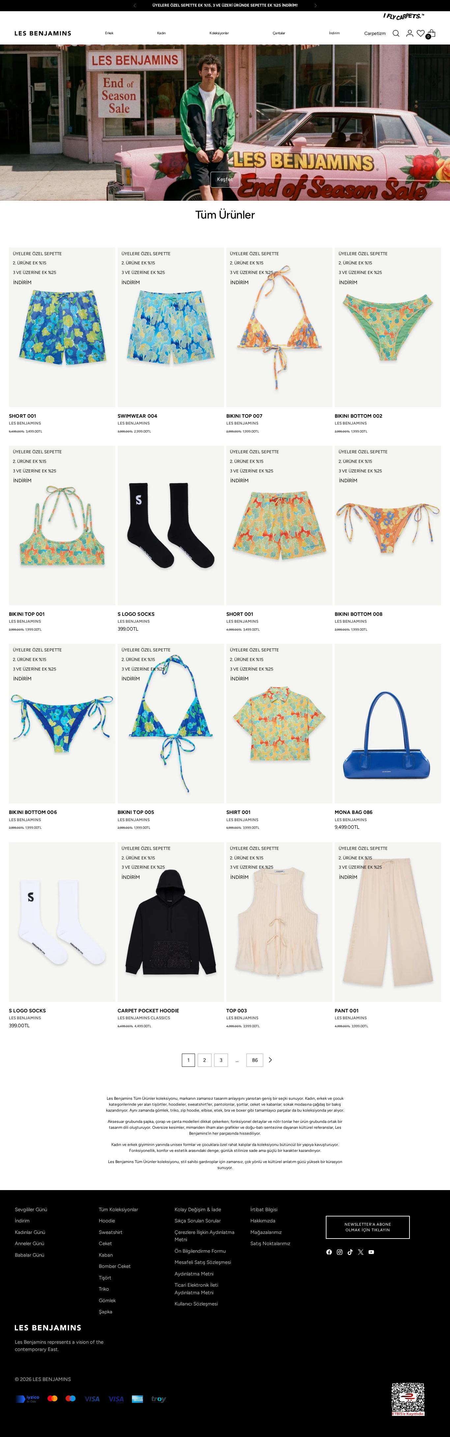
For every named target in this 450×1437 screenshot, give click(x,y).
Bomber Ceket (115, 1266)
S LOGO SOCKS (136, 614)
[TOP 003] (279, 922)
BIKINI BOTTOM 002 (358, 416)
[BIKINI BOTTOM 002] (388, 327)
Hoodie (107, 1221)
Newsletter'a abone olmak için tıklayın (368, 1227)
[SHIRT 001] (279, 723)
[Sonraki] (315, 5)
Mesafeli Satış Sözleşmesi (203, 1262)
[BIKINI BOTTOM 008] (388, 525)
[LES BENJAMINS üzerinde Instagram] (340, 1253)
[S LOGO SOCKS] (171, 525)
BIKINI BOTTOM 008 (358, 614)
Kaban (106, 1255)
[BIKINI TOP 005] (171, 723)
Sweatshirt (111, 1232)
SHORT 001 (22, 416)
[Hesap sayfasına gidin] (409, 33)
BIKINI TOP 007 (244, 416)
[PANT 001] (388, 922)
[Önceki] (134, 5)
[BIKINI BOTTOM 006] (62, 723)
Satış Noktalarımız (270, 1243)
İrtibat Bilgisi (263, 1209)
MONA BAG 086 (354, 812)
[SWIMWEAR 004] (171, 327)
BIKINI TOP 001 (26, 614)
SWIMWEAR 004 (137, 416)
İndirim (22, 1221)
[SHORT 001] (62, 327)
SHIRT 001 (238, 812)
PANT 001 (346, 1011)
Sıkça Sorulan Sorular (198, 1221)
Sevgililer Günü (31, 1209)
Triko (104, 1289)
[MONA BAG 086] (388, 723)
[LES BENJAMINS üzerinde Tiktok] (351, 1253)
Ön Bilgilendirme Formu (200, 1251)
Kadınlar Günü (30, 1232)
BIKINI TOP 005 (136, 812)
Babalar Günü (29, 1255)
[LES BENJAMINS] (43, 33)
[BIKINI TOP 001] (62, 525)
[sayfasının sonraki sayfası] (270, 1060)
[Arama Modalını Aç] (396, 33)
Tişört (105, 1278)
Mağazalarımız (266, 1232)
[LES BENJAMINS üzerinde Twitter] (361, 1253)
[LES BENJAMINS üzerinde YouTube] (372, 1253)
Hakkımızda (262, 1221)
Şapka (105, 1312)
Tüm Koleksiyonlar (118, 1209)
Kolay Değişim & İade (198, 1209)
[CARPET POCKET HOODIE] (171, 922)
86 (255, 1060)
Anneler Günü (29, 1243)
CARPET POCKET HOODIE (149, 1011)
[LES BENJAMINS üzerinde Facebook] (330, 1253)
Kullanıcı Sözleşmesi (196, 1304)
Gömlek (107, 1300)
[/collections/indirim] (225, 123)
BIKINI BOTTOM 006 (33, 812)
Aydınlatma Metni (194, 1274)
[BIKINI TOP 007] (279, 327)
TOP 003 (236, 1011)
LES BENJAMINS (52, 1379)
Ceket (105, 1243)
